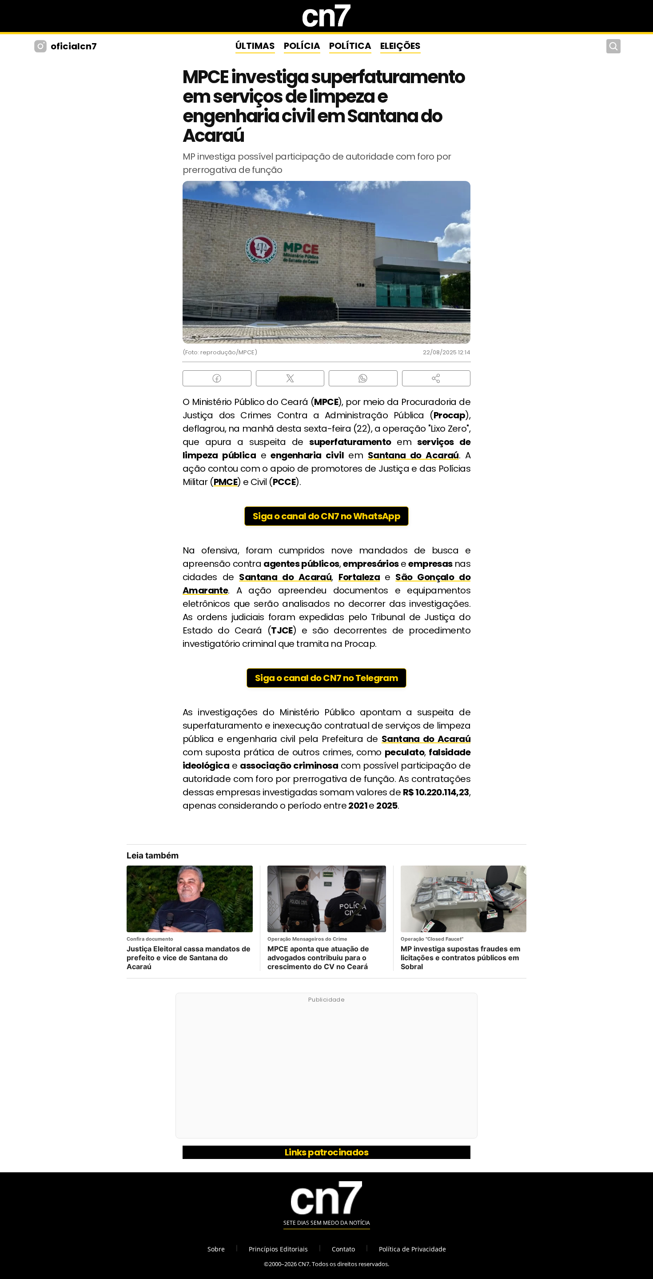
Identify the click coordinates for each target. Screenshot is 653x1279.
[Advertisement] (326, 1070)
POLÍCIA (302, 46)
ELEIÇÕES (400, 46)
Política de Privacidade (412, 1249)
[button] (436, 378)
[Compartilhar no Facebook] (217, 378)
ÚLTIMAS (255, 46)
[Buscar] (613, 46)
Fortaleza (359, 577)
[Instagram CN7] (41, 46)
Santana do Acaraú (413, 455)
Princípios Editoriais (278, 1249)
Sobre (216, 1249)
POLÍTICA (350, 46)
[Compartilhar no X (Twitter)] (290, 378)
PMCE (226, 482)
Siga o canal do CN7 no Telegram (326, 678)
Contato (343, 1249)
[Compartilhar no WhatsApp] (363, 378)
